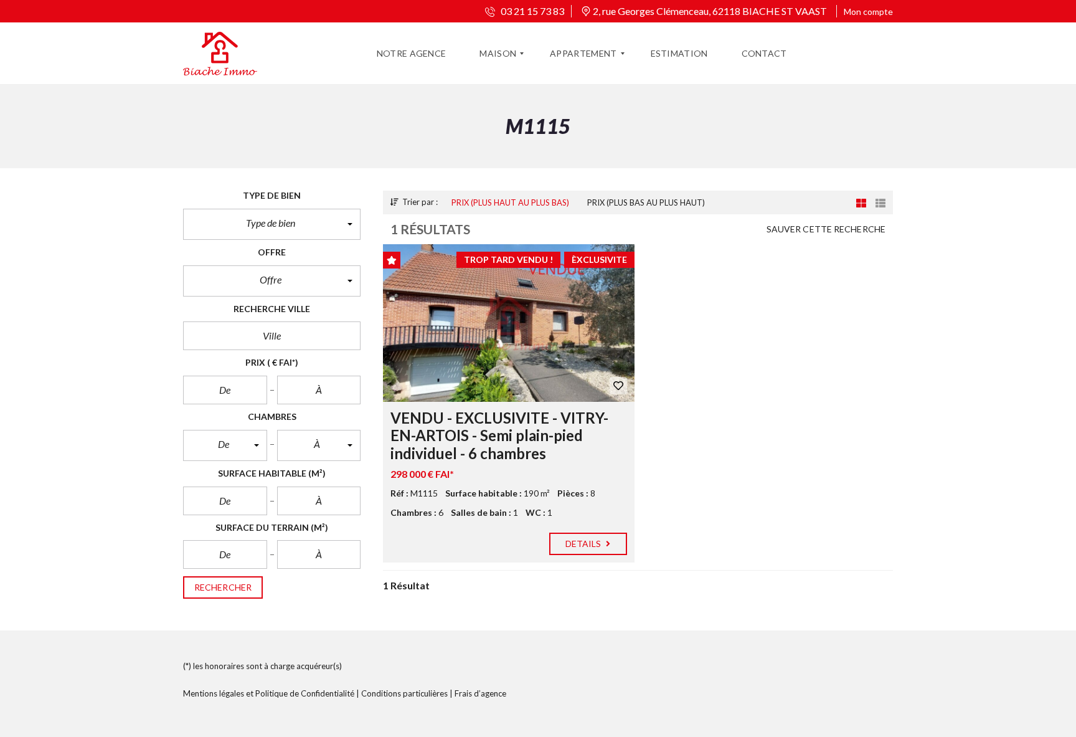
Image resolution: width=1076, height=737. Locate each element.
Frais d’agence (480, 693)
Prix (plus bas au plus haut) (646, 202)
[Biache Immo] (220, 53)
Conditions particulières (404, 693)
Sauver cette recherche (826, 229)
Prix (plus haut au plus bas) (510, 202)
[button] (272, 224)
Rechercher (223, 587)
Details (584, 543)
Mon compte (868, 11)
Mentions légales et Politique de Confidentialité (268, 693)
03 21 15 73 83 (531, 11)
